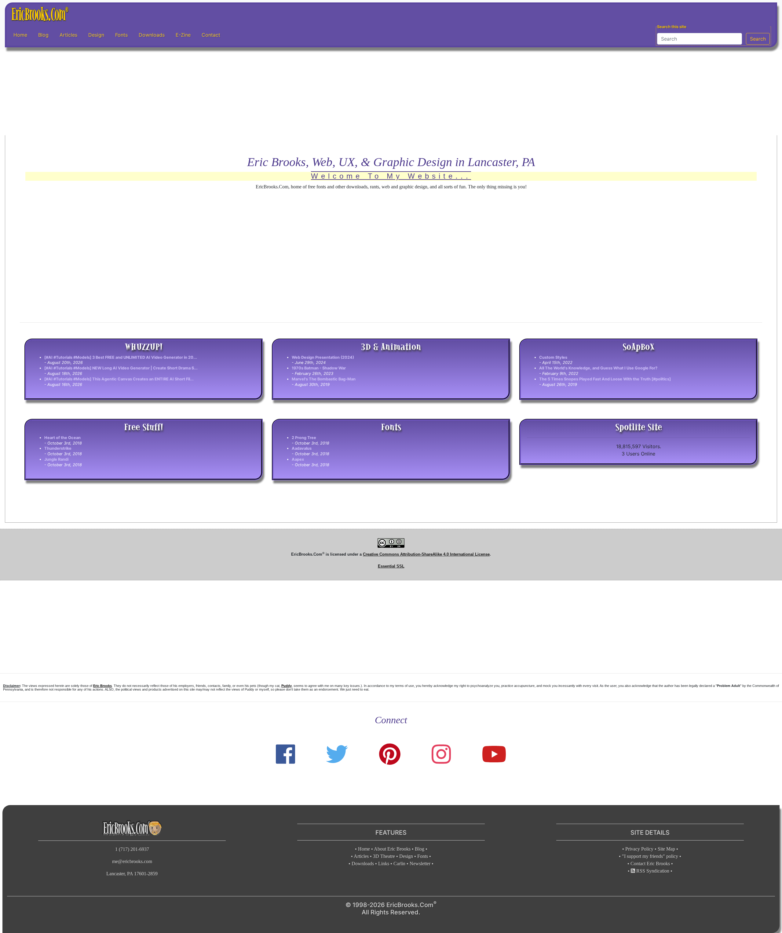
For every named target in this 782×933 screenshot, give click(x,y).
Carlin (399, 863)
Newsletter (420, 863)
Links (383, 863)
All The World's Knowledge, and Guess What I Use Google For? (598, 368)
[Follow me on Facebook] (285, 754)
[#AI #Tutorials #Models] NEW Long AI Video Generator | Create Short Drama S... (121, 368)
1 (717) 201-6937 (132, 849)
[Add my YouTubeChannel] (494, 754)
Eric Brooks (102, 686)
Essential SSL (391, 566)
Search (758, 39)
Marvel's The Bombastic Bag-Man (324, 379)
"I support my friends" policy (650, 856)
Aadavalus (302, 448)
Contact (211, 35)
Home (20, 35)
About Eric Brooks (392, 848)
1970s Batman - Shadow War (319, 368)
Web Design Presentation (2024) (323, 357)
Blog (43, 35)
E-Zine (183, 35)
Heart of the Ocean (62, 437)
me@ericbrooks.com (132, 861)
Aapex (298, 459)
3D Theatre (384, 856)
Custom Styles (553, 357)
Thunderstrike (57, 448)
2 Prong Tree (304, 437)
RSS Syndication (652, 870)
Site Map (666, 848)
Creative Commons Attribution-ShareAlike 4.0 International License (426, 554)
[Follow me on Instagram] (441, 754)
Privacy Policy (639, 848)
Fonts (121, 35)
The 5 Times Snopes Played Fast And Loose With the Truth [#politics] (605, 379)
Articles (68, 35)
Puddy (286, 686)
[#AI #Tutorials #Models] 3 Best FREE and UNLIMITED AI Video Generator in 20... (120, 357)
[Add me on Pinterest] (389, 754)
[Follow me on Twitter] (337, 754)
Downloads (152, 35)
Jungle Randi (56, 459)
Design (96, 35)
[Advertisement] (391, 92)
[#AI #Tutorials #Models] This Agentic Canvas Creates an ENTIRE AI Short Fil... (119, 379)
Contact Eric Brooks (650, 863)
